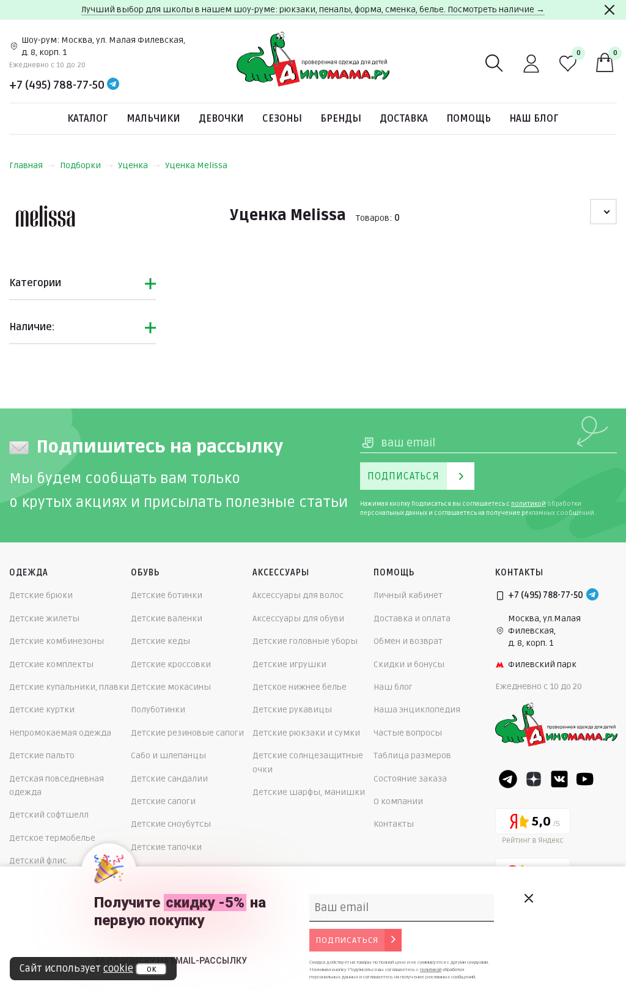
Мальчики (153, 119)
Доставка (404, 119)
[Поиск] (494, 63)
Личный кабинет (408, 595)
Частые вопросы (408, 733)
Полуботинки (158, 709)
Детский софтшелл (49, 815)
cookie (118, 968)
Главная (26, 165)
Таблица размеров (412, 755)
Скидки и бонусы (409, 664)
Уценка (133, 165)
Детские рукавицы (292, 709)
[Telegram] (113, 85)
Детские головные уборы (305, 641)
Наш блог (534, 119)
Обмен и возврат (408, 641)
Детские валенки (166, 618)
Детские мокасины (171, 687)
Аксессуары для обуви (298, 618)
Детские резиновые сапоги (187, 733)
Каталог (87, 119)
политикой (528, 504)
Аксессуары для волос (298, 595)
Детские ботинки (166, 595)
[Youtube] (585, 779)
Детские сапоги (163, 801)
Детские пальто (42, 755)
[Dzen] (533, 779)
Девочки (221, 119)
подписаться (346, 940)
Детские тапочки (166, 847)
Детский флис (38, 860)
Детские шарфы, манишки (308, 792)
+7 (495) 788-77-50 (57, 85)
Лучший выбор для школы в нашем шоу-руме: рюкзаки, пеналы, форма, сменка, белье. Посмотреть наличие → (313, 9)
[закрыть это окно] (528, 898)
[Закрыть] (609, 9)
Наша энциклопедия (417, 709)
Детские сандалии (169, 779)
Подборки (80, 165)
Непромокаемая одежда (60, 733)
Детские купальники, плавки (69, 687)
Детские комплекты (51, 664)
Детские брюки (41, 595)
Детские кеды (160, 641)
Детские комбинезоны (56, 641)
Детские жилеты (44, 618)
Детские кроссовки (171, 664)
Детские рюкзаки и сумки (306, 733)
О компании (398, 801)
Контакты (394, 824)
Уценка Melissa (196, 165)
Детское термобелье (52, 838)
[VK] (559, 779)
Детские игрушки (289, 664)
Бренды (340, 119)
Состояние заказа (410, 779)
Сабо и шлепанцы (168, 755)
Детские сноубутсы (171, 824)
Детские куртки (42, 709)
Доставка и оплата (412, 618)
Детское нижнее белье (299, 687)
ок (151, 969)
